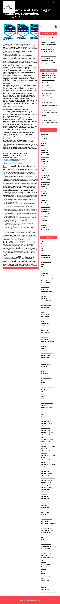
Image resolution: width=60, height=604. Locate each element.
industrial (43, 385)
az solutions (44, 273)
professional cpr (45, 521)
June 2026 (44, 139)
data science (44, 337)
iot (42, 391)
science (43, 539)
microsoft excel (45, 471)
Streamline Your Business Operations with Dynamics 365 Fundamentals (20, 42)
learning (43, 398)
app (42, 266)
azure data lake (45, 282)
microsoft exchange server (48, 473)
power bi (43, 514)
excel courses (45, 373)
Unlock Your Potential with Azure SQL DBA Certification (48, 43)
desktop (43, 348)
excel (42, 371)
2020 (42, 248)
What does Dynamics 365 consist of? (13, 160)
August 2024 (44, 189)
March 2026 (44, 145)
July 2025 (43, 164)
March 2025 (44, 173)
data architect (45, 332)
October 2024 (45, 184)
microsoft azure (45, 428)
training (43, 573)
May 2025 (43, 168)
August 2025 (44, 161)
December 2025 (45, 152)
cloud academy (45, 314)
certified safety (45, 307)
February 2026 (45, 148)
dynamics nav (45, 362)
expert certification (46, 378)
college (43, 321)
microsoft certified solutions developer (48, 452)
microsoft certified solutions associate (48, 447)
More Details (20, 268)
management (45, 400)
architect (43, 269)
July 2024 (43, 191)
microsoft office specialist (48, 478)
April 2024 (44, 198)
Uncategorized (45, 580)
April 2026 (44, 143)
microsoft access (46, 425)
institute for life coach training (47, 388)
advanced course (46, 255)
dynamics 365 (45, 357)
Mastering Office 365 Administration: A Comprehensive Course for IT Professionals (48, 55)
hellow (44, 115)
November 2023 (45, 209)
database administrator (47, 341)
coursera (43, 325)
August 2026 (44, 134)
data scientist (45, 339)
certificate (44, 298)
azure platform (45, 287)
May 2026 (43, 141)
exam (42, 369)
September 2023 (45, 214)
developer (44, 350)
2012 (42, 241)
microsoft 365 (45, 421)
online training (45, 512)
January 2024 (45, 204)
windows (43, 587)
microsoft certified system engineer (48, 461)
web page (45, 85)
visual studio (44, 585)
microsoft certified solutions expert (48, 456)
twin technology (45, 576)
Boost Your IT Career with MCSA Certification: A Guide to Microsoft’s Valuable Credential (49, 79)
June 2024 (44, 193)
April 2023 (43, 225)
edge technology (45, 364)
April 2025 (44, 170)
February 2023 (45, 230)
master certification (46, 407)
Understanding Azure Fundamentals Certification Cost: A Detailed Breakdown (49, 110)
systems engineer (46, 564)
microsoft (44, 419)
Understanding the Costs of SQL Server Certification (49, 89)
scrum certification (46, 544)
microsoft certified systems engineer (48, 465)
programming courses (47, 530)
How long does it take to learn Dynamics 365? (15, 159)
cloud (42, 312)
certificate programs (46, 305)
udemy (43, 578)
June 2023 (44, 220)
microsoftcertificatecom (48, 105)
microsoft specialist (46, 485)
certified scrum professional (48, 310)
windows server (45, 589)
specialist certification (47, 557)
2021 (42, 250)
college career (45, 323)
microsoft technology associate (47, 493)
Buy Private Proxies (47, 73)
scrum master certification (48, 546)
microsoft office (45, 476)
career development (46, 291)
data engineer (45, 335)
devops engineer (45, 355)
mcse (42, 412)
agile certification (46, 262)
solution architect (46, 553)
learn (42, 396)
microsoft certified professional (46, 443)
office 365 (44, 510)
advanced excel (45, 257)
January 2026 (44, 150)
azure (42, 275)
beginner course (45, 289)
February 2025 (45, 175)
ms (42, 501)
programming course (47, 528)
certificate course (46, 300)
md (42, 416)
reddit (42, 535)
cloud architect (45, 316)
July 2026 (43, 136)
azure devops (44, 284)
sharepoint (44, 551)
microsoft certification (47, 432)
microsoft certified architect (48, 435)
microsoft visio (45, 496)
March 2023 (44, 227)
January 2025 (45, 177)
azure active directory (47, 278)
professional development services (48, 525)
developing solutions (46, 353)
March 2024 (44, 200)
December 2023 (45, 207)
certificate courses (46, 303)
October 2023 (45, 211)
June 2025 (44, 166)
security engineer (45, 548)
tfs (42, 571)
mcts (42, 414)
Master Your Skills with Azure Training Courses (48, 39)
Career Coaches (46, 93)
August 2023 (44, 216)
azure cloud (44, 280)
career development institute (46, 295)
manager (43, 405)
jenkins (43, 394)
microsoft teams (45, 489)
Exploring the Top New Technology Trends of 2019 (48, 62)
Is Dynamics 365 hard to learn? (12, 162)
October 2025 (45, 157)
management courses (47, 403)
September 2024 (45, 186)
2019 (42, 246)
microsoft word (45, 498)
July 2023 (43, 218)
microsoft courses (46, 469)
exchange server (45, 375)
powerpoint (44, 516)
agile (42, 259)
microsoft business (46, 430)
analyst (43, 264)
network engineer (46, 507)
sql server (43, 562)
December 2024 (45, 179)
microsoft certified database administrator (47, 438)
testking (43, 569)
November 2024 (45, 182)
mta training (44, 505)
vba (42, 582)
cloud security (45, 319)
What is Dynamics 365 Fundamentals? (14, 163)
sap (42, 537)
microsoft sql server (46, 487)
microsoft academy (46, 423)
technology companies (47, 566)
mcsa (42, 410)
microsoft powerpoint (47, 480)
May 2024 (43, 195)
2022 (42, 253)
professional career (46, 519)
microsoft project (46, 482)
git (42, 380)
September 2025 (45, 159)
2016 (42, 244)
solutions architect (46, 555)
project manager (45, 532)
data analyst (44, 330)
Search (42, 23)
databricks (44, 346)
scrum (43, 541)
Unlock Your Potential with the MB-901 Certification (48, 48)
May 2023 (43, 223)
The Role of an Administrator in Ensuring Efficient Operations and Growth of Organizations (49, 99)
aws (42, 271)
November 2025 (45, 154)
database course (45, 344)
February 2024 (45, 202)
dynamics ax (44, 360)
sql (42, 560)
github (43, 382)
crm (42, 328)
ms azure (43, 503)
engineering (44, 366)
